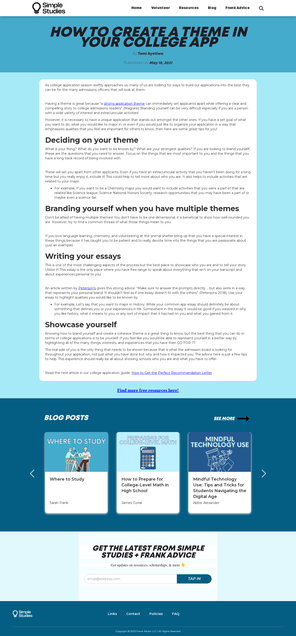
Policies (156, 614)
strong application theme (124, 104)
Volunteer (160, 8)
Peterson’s (87, 288)
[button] (37, 473)
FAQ (175, 614)
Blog (212, 8)
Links (112, 614)
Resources (189, 8)
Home (136, 8)
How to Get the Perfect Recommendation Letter (172, 373)
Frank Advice (237, 8)
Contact (133, 614)
